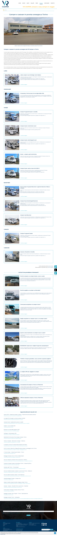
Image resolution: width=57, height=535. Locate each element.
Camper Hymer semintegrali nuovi (28, 140)
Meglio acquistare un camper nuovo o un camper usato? (33, 318)
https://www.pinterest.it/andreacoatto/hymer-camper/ (13, 419)
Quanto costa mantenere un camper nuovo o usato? (32, 332)
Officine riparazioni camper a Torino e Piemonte (31, 397)
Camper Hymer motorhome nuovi (28, 125)
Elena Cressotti (50, 267)
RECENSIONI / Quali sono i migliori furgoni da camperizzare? (34, 345)
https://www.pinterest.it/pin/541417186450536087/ (12, 438)
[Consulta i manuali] (55, 273)
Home (19, 3)
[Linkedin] (44, 523)
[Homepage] (5, 4)
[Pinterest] (46, 525)
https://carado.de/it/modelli (8, 427)
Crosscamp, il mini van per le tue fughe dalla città (32, 93)
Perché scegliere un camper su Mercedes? (30, 290)
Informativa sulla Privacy (19, 529)
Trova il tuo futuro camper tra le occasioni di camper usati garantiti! (30, 171)
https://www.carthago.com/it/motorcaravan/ (11, 434)
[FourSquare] (44, 525)
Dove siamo (46, 3)
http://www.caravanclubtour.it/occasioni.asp (11, 464)
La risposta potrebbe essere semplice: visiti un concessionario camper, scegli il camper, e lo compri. (35, 307)
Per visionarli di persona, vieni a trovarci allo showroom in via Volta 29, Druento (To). (33, 205)
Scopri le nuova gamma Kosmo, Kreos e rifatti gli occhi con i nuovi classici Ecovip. (32, 79)
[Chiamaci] (55, 266)
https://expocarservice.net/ (8, 494)
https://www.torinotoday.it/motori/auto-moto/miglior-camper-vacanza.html (17, 483)
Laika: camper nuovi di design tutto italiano (30, 75)
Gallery (32, 3)
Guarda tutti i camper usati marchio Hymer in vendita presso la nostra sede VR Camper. (34, 170)
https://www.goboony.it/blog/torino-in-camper (12, 442)
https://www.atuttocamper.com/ (9, 453)
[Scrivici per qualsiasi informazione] (55, 270)
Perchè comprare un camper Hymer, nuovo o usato (32, 276)
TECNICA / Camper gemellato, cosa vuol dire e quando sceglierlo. (35, 358)
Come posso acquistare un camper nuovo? (30, 304)
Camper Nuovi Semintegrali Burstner (29, 200)
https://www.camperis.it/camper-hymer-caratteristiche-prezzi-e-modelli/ (16, 423)
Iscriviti (52, 529)
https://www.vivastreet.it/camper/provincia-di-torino (13, 487)
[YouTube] (43, 525)
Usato (28, 3)
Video (37, 3)
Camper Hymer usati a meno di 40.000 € (29, 168)
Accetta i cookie (2, 534)
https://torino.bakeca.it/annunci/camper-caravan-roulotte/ (14, 472)
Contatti (53, 3)
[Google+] (43, 523)
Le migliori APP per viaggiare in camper (29, 371)
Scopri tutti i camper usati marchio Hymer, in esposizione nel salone (31, 156)
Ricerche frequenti (5, 530)
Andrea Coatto (50, 266)
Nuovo (23, 3)
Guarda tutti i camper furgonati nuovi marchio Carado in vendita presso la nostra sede (33, 235)
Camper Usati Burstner (25, 215)
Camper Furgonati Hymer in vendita (28, 111)
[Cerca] (4, 10)
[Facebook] (42, 523)
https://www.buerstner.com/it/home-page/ (11, 430)
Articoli (41, 3)
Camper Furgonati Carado (26, 233)
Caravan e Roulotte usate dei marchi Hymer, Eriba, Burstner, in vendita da (31, 253)
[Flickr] (46, 523)
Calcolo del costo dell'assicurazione (7, 529)
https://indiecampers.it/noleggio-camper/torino (12, 457)
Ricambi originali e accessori (6, 523)
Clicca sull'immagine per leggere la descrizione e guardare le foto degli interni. (32, 78)
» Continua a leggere (23, 84)
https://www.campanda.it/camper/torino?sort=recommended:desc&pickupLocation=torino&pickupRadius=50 (23, 498)
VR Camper (43, 156)
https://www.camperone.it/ (8, 479)
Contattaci (28, 515)
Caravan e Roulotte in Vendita (27, 251)
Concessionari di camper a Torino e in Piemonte (31, 384)
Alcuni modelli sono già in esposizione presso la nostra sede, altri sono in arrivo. (32, 192)
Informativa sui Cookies (19, 530)
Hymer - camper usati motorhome (28, 154)
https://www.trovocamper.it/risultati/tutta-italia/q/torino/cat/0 (14, 468)
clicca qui (19, 533)
